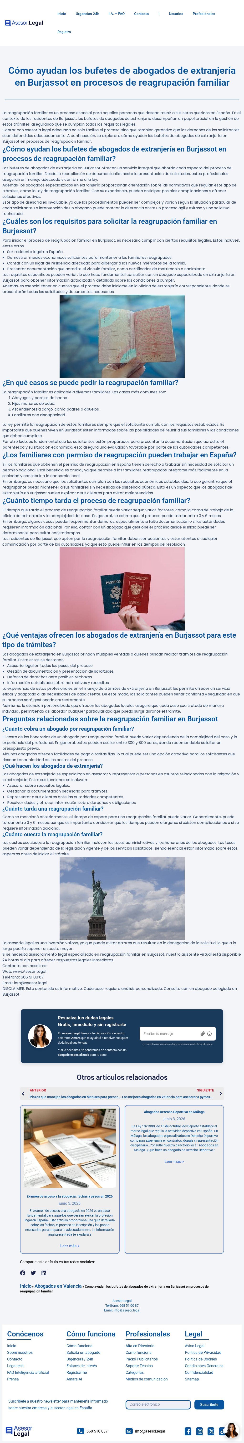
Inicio (61, 14)
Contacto (141, 14)
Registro (64, 32)
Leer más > (69, 1246)
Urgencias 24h (87, 14)
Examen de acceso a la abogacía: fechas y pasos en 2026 (70, 1196)
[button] (22, 1273)
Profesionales (204, 14)
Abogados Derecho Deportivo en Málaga (174, 1112)
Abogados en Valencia (58, 1286)
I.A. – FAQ (117, 14)
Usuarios (176, 14)
